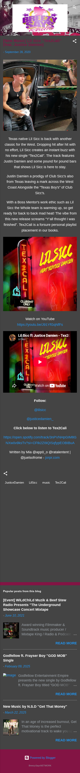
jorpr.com (52, 458)
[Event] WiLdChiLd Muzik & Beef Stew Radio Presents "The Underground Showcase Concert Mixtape (34, 604)
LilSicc (33, 482)
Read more (66, 643)
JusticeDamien (14, 482)
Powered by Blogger (42, 757)
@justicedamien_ (40, 419)
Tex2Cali (60, 482)
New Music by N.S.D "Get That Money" (35, 706)
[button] (74, 42)
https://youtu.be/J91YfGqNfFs (40, 325)
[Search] (74, 8)
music (46, 482)
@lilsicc (40, 410)
